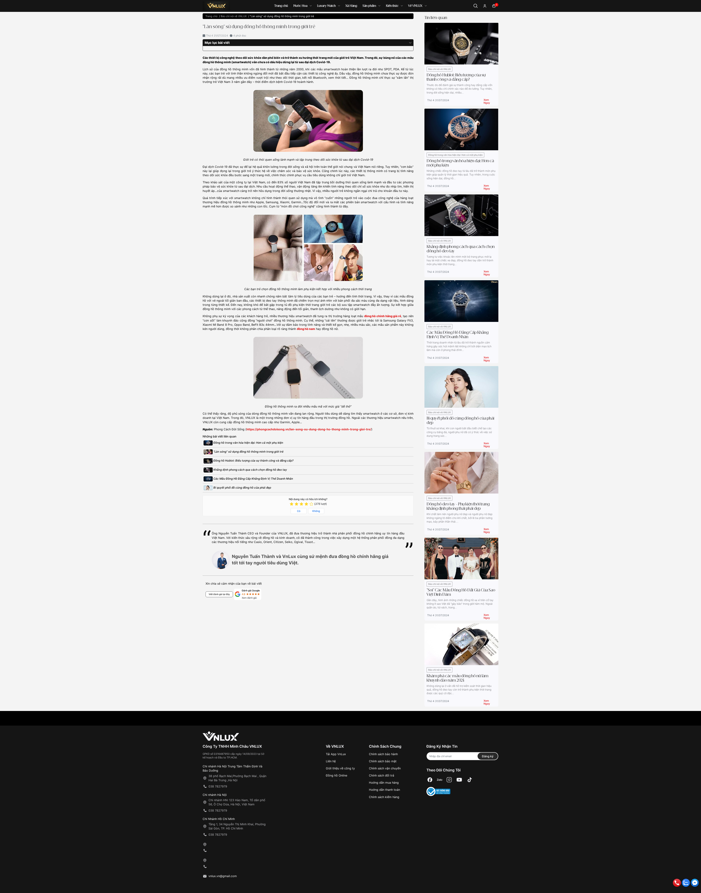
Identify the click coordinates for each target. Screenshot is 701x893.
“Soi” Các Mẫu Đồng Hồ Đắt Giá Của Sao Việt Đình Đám (461, 592)
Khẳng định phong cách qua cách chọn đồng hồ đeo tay (250, 469)
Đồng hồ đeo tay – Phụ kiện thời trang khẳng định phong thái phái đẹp (458, 506)
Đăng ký (487, 756)
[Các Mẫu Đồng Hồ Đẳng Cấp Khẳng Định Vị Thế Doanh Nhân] (461, 300)
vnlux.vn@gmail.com (222, 876)
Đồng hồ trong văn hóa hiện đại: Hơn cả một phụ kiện (248, 442)
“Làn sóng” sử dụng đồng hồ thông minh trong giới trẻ (248, 451)
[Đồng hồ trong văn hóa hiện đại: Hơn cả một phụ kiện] (461, 129)
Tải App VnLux (336, 754)
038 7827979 (217, 786)
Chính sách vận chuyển (385, 768)
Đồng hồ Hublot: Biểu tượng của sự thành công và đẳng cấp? (253, 460)
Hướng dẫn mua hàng (384, 782)
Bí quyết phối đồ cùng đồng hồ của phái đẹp (242, 487)
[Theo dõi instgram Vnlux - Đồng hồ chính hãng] (449, 780)
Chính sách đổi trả (381, 775)
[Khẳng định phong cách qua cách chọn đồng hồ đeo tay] (461, 215)
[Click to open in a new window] (429, 780)
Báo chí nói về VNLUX (439, 69)
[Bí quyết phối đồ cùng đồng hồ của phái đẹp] (461, 386)
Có (298, 511)
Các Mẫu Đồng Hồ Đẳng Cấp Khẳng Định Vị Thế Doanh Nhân (253, 478)
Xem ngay (487, 100)
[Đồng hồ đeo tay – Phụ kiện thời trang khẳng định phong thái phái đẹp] (461, 472)
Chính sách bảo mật (383, 761)
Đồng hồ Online (336, 775)
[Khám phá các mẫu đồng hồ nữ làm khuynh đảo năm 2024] (461, 644)
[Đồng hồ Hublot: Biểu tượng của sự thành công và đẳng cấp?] (461, 43)
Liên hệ (331, 761)
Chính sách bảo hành (383, 754)
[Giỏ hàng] (494, 5)
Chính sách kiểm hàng (384, 797)
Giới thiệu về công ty (340, 768)
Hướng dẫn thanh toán (384, 789)
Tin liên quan (435, 18)
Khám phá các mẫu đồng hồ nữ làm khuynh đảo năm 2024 (457, 678)
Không (316, 511)
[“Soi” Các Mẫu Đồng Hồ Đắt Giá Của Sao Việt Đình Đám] (461, 558)
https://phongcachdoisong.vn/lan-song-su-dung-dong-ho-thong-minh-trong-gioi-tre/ (308, 429)
